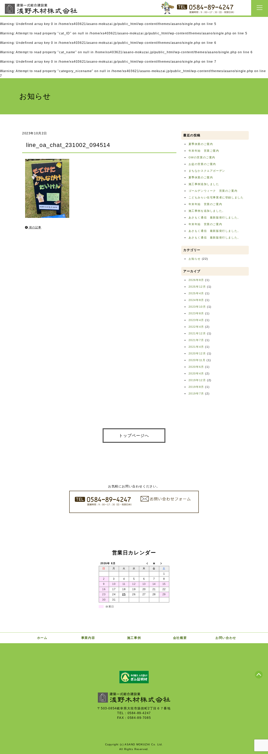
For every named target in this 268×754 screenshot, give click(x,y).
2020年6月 (196, 366)
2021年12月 (197, 333)
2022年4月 (196, 326)
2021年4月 (196, 346)
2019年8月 (196, 386)
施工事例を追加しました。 (207, 210)
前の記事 (34, 227)
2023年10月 (197, 306)
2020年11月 (197, 360)
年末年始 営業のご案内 (205, 204)
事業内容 (88, 637)
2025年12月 (197, 286)
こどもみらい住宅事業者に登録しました (216, 197)
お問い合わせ (225, 637)
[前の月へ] (144, 563)
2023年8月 (196, 313)
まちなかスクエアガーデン (207, 170)
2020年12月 (197, 353)
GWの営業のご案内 (202, 157)
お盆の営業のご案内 (202, 164)
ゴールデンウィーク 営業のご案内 (213, 190)
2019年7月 (196, 393)
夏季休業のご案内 (201, 144)
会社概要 (180, 637)
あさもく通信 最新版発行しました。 (215, 217)
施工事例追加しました (204, 184)
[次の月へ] (164, 563)
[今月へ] (154, 563)
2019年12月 (197, 380)
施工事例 (134, 637)
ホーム (42, 637)
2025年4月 (196, 293)
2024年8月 (196, 300)
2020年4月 (196, 373)
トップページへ (134, 435)
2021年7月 (196, 340)
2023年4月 (196, 320)
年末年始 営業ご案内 (204, 150)
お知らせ (195, 258)
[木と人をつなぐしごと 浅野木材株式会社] (41, 15)
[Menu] (260, 8)
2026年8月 (196, 280)
